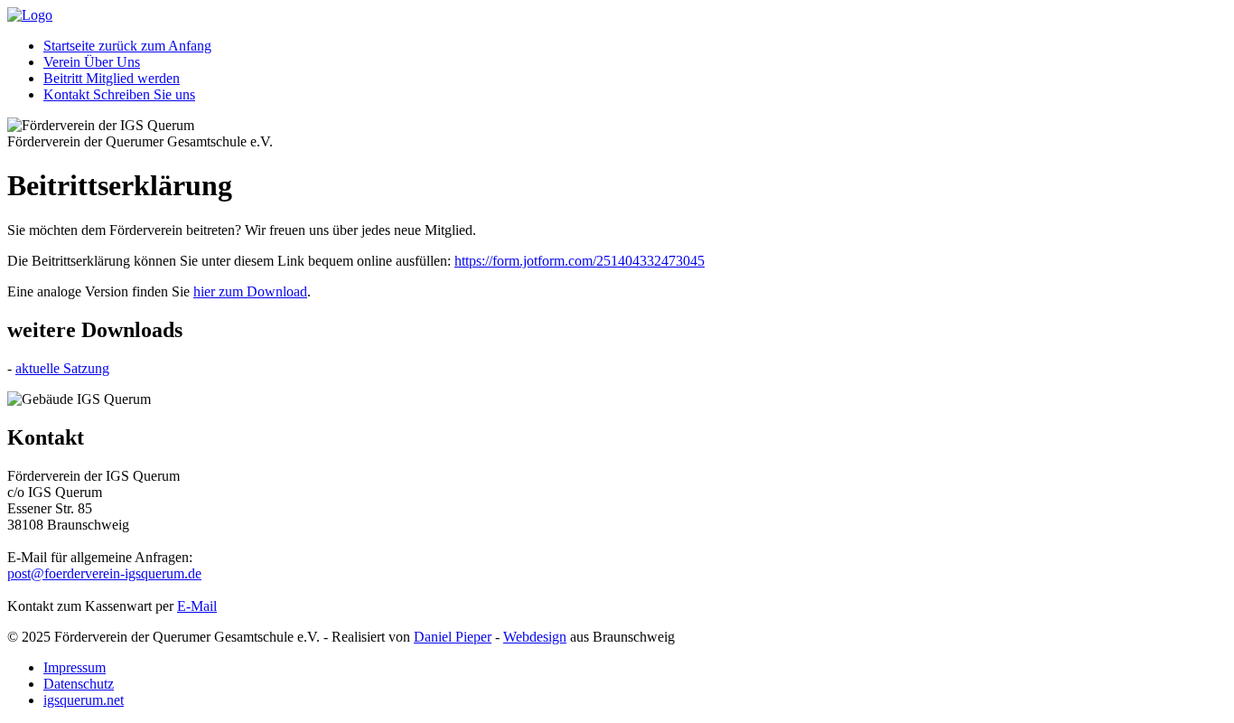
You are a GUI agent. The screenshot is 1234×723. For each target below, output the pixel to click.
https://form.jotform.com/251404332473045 (579, 260)
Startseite (127, 45)
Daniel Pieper (452, 636)
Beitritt (111, 78)
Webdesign (534, 636)
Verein (91, 62)
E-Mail (197, 606)
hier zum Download (250, 291)
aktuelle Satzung (62, 368)
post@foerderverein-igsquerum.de (104, 573)
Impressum (74, 667)
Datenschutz (78, 683)
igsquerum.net (83, 700)
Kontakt (119, 94)
